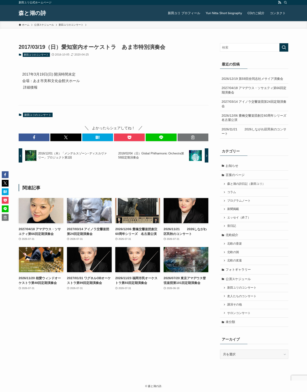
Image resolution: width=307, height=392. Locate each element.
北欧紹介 (232, 235)
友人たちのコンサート (241, 296)
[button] (34, 137)
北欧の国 (233, 252)
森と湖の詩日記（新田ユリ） (246, 183)
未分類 (230, 322)
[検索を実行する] (283, 47)
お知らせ (232, 165)
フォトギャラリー (238, 269)
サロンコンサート (239, 313)
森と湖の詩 (32, 13)
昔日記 (231, 225)
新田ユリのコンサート (36, 54)
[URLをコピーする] (193, 137)
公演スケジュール (238, 279)
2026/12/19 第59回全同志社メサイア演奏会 (252, 78)
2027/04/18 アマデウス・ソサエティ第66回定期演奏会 (254, 90)
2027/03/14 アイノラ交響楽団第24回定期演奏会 (254, 104)
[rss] (280, 2)
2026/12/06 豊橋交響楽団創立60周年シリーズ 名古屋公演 (255, 118)
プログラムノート (239, 200)
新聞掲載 (233, 209)
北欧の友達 (234, 260)
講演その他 (234, 304)
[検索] (285, 2)
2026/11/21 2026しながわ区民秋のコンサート (254, 131)
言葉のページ (235, 175)
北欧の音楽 (234, 243)
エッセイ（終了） (239, 217)
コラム (231, 192)
